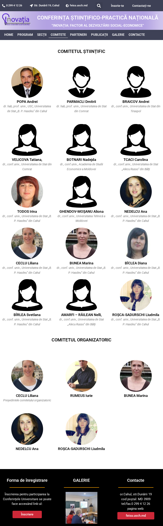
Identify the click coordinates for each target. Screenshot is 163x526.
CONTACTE (137, 35)
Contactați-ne (141, 5)
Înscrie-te (117, 5)
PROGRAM (25, 35)
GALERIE (118, 35)
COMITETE (58, 35)
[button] (99, 5)
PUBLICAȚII (99, 35)
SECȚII (41, 35)
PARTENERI (78, 35)
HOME (8, 35)
